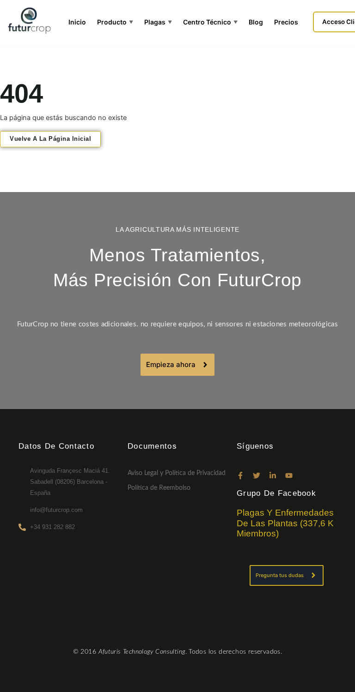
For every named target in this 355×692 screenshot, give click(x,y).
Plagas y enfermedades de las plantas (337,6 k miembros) (285, 523)
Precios (286, 22)
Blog (256, 22)
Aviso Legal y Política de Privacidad (177, 473)
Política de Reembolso (159, 488)
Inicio (77, 22)
